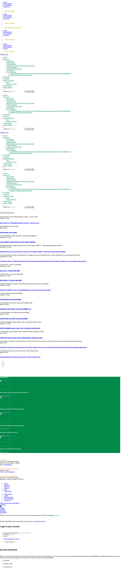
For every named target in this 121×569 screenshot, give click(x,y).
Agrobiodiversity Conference (12, 27)
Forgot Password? (8, 539)
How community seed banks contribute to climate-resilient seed (14, 392)
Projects (6, 488)
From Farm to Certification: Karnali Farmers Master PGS (12, 409)
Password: (6, 534)
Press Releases (9, 499)
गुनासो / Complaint (9, 11)
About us (6, 485)
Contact (5, 48)
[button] (4, 89)
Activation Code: (8, 564)
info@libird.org (8, 464)
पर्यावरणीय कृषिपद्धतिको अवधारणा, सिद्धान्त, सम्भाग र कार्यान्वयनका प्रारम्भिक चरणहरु (20, 328)
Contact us (6, 7)
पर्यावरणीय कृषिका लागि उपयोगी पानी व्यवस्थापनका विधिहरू (14, 319)
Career (5, 2)
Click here (96, 556)
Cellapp (57, 515)
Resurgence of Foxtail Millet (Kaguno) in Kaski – (10, 448)
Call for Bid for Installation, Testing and (8, 432)
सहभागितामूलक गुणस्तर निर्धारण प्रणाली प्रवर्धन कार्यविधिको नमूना (15, 309)
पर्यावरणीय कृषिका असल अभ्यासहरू (8, 232)
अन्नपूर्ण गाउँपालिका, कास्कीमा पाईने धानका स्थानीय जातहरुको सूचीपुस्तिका (17, 242)
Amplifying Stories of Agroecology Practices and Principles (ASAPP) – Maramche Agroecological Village (33, 251)
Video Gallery (8, 494)
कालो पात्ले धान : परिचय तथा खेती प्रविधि (10, 271)
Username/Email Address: (10, 533)
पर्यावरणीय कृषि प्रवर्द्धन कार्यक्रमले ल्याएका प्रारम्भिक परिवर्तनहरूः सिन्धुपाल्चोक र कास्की (21, 338)
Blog (5, 489)
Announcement (7, 3)
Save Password (9, 542)
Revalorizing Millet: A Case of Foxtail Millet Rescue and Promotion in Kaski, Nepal (25, 290)
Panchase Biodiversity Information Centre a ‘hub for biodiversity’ (20, 357)
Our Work (7, 486)
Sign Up (17, 539)
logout (36, 521)
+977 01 (9, 472)
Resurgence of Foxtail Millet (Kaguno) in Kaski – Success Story (19, 223)
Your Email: (6, 560)
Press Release (7, 5)
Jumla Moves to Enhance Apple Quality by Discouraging (12, 425)
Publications (7, 491)
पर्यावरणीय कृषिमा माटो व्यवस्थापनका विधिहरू (10, 299)
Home (6, 483)
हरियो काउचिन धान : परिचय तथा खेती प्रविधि (10, 280)
